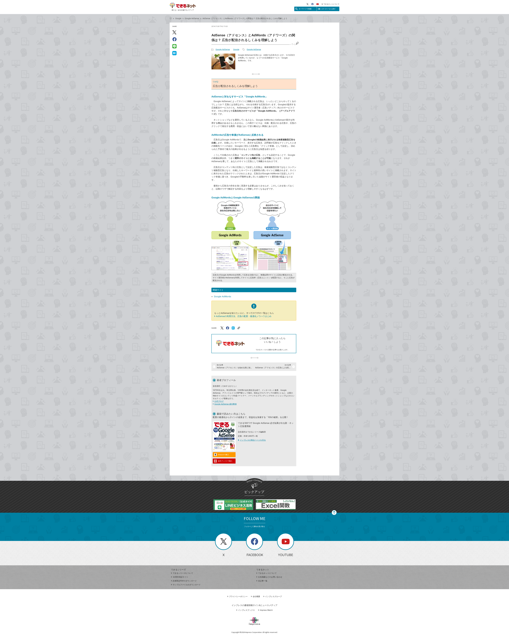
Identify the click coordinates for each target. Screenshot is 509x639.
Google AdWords (222, 296)
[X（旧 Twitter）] (307, 4)
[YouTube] (317, 4)
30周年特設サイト (180, 577)
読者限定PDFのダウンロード (185, 581)
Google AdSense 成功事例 (225, 404)
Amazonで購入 (223, 455)
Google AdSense (192, 18)
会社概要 (256, 596)
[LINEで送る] (174, 46)
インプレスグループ (273, 596)
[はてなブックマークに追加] (174, 53)
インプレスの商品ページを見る (253, 440)
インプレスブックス (246, 610)
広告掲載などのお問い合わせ (270, 577)
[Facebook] (312, 4)
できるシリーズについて (183, 573)
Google (178, 18)
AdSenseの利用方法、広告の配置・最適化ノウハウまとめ (243, 316)
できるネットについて (331, 4)
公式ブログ (219, 401)
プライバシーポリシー (238, 596)
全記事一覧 (262, 581)
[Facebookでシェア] (174, 39)
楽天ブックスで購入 (225, 461)
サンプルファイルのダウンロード (187, 584)
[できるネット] (171, 18)
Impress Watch (266, 610)
